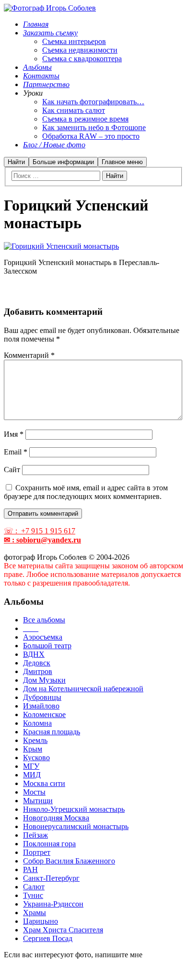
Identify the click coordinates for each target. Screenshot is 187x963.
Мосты (34, 792)
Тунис (33, 895)
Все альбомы (44, 620)
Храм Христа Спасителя (63, 930)
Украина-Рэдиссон (53, 904)
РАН (30, 869)
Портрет (36, 852)
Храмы (34, 912)
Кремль (35, 740)
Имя (13, 434)
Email (15, 452)
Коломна (37, 723)
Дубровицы (42, 697)
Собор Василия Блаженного (69, 861)
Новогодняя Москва (56, 818)
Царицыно (40, 921)
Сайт (12, 469)
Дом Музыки (44, 680)
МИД (32, 775)
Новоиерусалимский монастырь (76, 826)
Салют (34, 887)
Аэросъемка (42, 637)
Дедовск (36, 663)
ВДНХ (34, 654)
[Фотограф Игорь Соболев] (50, 8)
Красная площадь (51, 732)
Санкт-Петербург (51, 878)
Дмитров (37, 671)
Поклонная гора (49, 844)
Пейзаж (35, 835)
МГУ (31, 766)
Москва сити (44, 783)
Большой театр (47, 646)
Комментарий (29, 355)
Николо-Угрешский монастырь (74, 809)
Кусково (36, 757)
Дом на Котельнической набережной (83, 689)
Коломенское (44, 714)
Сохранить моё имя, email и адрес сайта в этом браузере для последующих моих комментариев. (86, 492)
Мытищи (38, 801)
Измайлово (41, 706)
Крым (32, 749)
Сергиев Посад (47, 938)
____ (30, 628)
